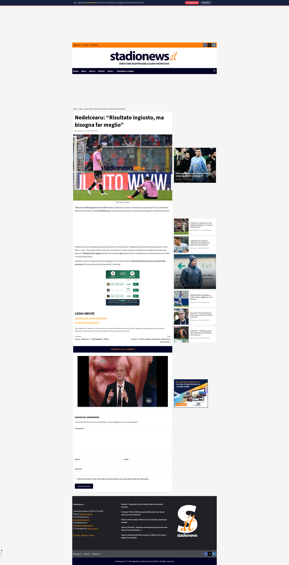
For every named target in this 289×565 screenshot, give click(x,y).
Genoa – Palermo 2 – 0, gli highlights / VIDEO (92, 337)
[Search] (214, 71)
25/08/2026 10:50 (205, 338)
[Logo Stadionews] (187, 521)
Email (126, 459)
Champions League (125, 71)
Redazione (76, 45)
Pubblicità (94, 45)
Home (75, 71)
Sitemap (84, 535)
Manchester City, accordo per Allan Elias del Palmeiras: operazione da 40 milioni (194, 278)
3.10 (117, 284)
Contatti (86, 45)
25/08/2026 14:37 (205, 248)
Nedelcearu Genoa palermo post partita (115, 331)
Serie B (101, 71)
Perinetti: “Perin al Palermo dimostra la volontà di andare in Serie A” (201, 315)
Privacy (92, 535)
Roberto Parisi (195, 230)
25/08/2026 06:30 (207, 230)
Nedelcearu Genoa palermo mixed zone (101, 328)
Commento (80, 428)
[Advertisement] (144, 25)
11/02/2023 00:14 (92, 131)
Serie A (92, 71)
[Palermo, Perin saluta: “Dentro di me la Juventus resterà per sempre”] (195, 165)
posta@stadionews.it (81, 520)
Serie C (110, 71)
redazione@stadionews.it (83, 525)
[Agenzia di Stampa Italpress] (191, 393)
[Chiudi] (214, 2)
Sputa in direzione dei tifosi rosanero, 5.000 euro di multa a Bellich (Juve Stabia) (143, 536)
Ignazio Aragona (86, 514)
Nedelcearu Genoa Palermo (125, 328)
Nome (78, 459)
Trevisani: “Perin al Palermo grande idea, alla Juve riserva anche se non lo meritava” (143, 513)
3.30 (112, 284)
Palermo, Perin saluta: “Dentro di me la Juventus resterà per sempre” (193, 174)
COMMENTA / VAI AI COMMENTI (123, 349)
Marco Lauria (92, 528)
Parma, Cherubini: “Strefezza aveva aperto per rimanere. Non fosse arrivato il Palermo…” (144, 528)
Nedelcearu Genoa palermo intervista (88, 331)
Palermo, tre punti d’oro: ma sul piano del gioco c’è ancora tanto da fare (201, 225)
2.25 (121, 284)
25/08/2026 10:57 (205, 320)
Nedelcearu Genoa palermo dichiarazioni (150, 328)
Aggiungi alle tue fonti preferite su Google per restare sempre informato (110, 3)
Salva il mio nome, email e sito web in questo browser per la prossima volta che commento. (113, 479)
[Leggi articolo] (181, 227)
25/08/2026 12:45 (190, 285)
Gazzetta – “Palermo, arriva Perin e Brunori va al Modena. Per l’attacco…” (201, 333)
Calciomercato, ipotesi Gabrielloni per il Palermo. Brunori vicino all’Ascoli (200, 243)
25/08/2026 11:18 (205, 302)
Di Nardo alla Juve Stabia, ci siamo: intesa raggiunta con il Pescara (201, 297)
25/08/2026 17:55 (190, 179)
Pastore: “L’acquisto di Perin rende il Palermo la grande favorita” (142, 505)
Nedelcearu (83, 328)
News (83, 71)
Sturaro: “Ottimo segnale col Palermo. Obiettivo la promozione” (151, 339)
